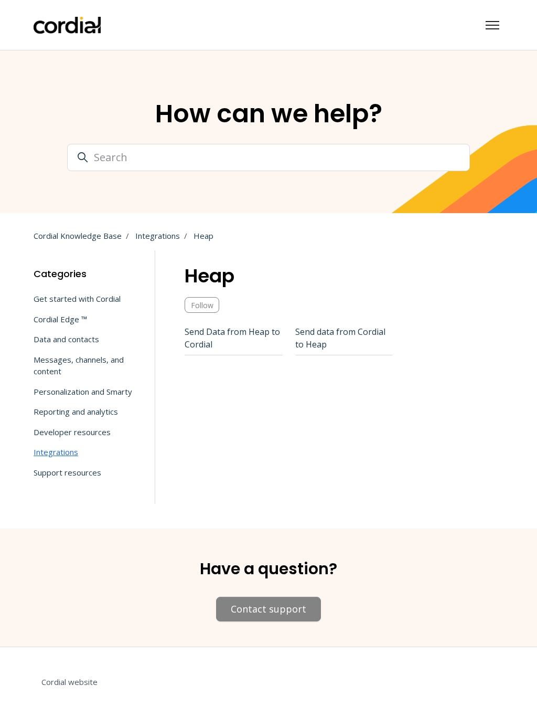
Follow (202, 305)
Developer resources (72, 432)
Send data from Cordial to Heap (340, 338)
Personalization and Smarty (83, 391)
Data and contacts (66, 339)
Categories (60, 273)
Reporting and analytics (76, 411)
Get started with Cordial (77, 298)
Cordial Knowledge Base (78, 235)
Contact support (268, 609)
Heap (203, 235)
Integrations (157, 235)
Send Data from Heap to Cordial (232, 338)
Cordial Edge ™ (60, 319)
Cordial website (69, 682)
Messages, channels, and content (79, 365)
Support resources (67, 472)
